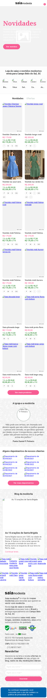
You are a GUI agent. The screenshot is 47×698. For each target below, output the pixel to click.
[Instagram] (19, 684)
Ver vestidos (11, 47)
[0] (43, 3)
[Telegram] (37, 684)
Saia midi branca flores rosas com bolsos (21, 375)
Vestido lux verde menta (35, 182)
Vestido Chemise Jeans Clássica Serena (20, 134)
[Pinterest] (23, 684)
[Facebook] (10, 684)
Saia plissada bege (11, 327)
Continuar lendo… (12, 552)
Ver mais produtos (23, 392)
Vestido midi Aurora (34, 280)
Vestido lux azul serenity (13, 182)
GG (16, 146)
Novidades (17, 98)
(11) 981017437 (14, 647)
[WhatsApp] (32, 684)
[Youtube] (28, 684)
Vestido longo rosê (33, 134)
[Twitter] (15, 684)
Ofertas (30, 98)
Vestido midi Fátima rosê (14, 233)
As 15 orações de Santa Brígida (21, 533)
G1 (4, 197)
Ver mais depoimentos (24, 483)
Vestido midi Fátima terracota (16, 280)
